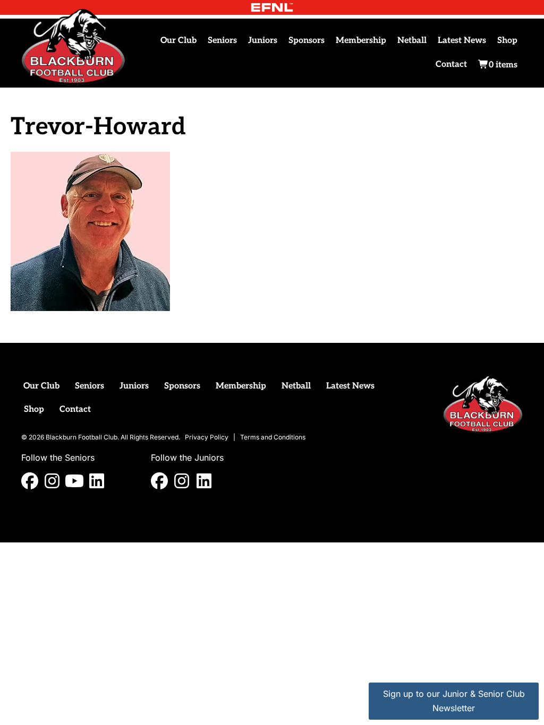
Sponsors (306, 41)
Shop (507, 41)
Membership (361, 41)
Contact (451, 64)
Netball (412, 41)
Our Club (178, 41)
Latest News (462, 41)
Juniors (262, 41)
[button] (29, 480)
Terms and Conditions (272, 437)
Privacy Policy (206, 437)
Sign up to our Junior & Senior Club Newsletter (454, 700)
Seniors (222, 41)
